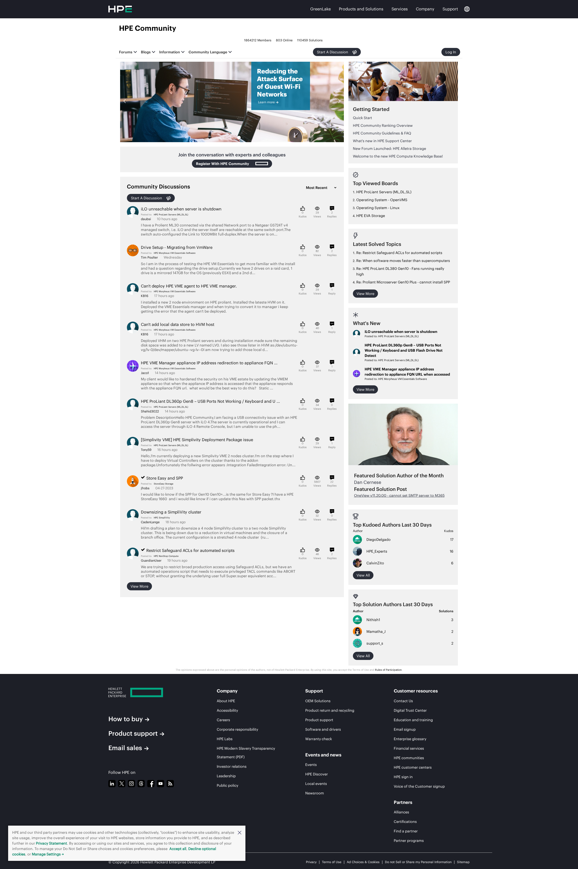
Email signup (405, 729)
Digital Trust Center (410, 710)
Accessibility (227, 710)
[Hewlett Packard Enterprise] (147, 692)
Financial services (409, 748)
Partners (403, 802)
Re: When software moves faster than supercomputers (403, 260)
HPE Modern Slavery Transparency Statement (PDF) (246, 752)
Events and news (323, 755)
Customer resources (416, 691)
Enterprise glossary (410, 739)
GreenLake (320, 9)
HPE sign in (403, 777)
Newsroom (314, 793)
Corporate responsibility (237, 729)
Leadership (226, 776)
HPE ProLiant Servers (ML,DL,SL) (171, 214)
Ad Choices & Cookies (363, 862)
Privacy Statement (51, 843)
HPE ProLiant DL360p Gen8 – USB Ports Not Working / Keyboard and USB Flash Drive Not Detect (404, 350)
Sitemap (463, 862)
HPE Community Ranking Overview (383, 125)
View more (139, 586)
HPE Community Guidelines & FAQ (382, 133)
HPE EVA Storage (370, 215)
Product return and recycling (329, 710)
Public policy (227, 785)
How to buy (125, 719)
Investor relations (232, 766)
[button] (239, 832)
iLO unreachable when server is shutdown (401, 331)
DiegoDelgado (378, 539)
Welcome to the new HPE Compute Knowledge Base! (398, 156)
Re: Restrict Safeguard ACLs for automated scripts (399, 252)
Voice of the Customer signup (419, 786)
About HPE (226, 701)
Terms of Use (331, 862)
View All (363, 656)
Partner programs (409, 840)
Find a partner (406, 831)
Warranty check (318, 739)
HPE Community (147, 28)
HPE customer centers (413, 767)
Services (400, 9)
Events (311, 764)
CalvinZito (375, 563)
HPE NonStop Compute (166, 556)
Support (450, 9)
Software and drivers (323, 729)
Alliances (401, 812)
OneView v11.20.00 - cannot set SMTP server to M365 (399, 495)
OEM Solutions (318, 701)
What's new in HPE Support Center (382, 141)
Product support (133, 733)
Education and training (413, 720)
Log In (450, 52)
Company (425, 9)
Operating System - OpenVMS (381, 200)
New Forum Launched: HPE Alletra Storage (389, 148)
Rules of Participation (388, 669)
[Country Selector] (467, 9)
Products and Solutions (361, 9)
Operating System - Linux (377, 207)
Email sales (125, 748)
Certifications (405, 821)
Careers (223, 720)
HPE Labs (225, 739)
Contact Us (403, 701)
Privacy (311, 862)
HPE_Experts (376, 551)
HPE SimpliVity (162, 517)
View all (363, 575)
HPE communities (409, 758)
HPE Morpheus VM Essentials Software (175, 253)
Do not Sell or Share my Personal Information (418, 862)
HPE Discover (316, 774)
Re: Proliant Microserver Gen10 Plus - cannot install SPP (403, 282)
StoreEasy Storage (163, 483)
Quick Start (362, 117)
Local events (316, 783)
